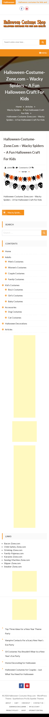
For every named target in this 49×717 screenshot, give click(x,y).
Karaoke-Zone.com (13, 556)
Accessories (10, 307)
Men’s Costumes (15, 261)
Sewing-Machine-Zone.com (17, 560)
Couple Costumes (16, 273)
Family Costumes (16, 279)
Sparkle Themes (37, 698)
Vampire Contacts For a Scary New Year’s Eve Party (24, 642)
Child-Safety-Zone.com (15, 546)
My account (34, 707)
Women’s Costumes (17, 267)
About (8, 703)
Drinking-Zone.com (13, 550)
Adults (8, 257)
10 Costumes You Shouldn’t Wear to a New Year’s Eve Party (25, 653)
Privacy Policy (12, 710)
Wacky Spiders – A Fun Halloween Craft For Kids (15, 212)
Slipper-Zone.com (12, 563)
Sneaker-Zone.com (13, 566)
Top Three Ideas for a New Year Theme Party (23, 631)
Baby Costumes (15, 301)
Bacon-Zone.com (12, 543)
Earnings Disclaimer (17, 707)
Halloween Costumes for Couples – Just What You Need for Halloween (23, 671)
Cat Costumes (14, 317)
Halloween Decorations (16, 323)
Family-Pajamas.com (14, 553)
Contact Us (38, 703)
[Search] (42, 42)
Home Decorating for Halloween (20, 662)
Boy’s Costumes (15, 289)
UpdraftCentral (36, 710)
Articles (8, 329)
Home (8, 251)
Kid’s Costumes (12, 285)
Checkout (26, 703)
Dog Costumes (15, 311)
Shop (24, 710)
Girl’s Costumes (15, 295)
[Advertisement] (24, 376)
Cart (16, 703)
